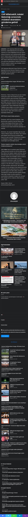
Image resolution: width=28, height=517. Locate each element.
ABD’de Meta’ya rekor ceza (16, 413)
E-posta (3, 319)
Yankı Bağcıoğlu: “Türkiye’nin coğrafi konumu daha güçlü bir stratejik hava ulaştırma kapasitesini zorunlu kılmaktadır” (14, 444)
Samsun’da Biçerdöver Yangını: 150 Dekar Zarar (13, 81)
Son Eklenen (14, 342)
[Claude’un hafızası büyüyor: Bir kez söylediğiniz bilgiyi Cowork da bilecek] (5, 421)
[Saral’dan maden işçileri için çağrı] (5, 438)
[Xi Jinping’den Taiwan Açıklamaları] (7, 251)
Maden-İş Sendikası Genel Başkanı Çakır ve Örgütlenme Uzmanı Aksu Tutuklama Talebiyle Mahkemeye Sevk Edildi (20, 280)
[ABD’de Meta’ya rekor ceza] (5, 414)
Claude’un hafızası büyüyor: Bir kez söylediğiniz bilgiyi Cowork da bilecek (18, 420)
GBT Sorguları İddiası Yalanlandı (6, 285)
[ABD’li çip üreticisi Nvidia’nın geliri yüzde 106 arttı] (5, 380)
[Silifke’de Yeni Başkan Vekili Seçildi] (5, 432)
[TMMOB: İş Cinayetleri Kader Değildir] (7, 264)
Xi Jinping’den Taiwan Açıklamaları (6, 257)
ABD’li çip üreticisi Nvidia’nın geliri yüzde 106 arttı (17, 379)
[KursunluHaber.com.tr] (14, 4)
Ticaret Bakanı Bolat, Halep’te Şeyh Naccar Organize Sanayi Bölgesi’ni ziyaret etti (20, 250)
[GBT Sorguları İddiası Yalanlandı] (7, 279)
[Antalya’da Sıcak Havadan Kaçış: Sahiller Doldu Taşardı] (21, 264)
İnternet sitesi (4, 325)
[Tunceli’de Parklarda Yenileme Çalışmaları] (5, 88)
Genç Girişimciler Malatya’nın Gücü (10, 1)
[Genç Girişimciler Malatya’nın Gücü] (5, 358)
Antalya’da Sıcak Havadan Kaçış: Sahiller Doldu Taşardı (20, 271)
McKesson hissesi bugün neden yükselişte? (12, 449)
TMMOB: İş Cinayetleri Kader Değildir (6, 270)
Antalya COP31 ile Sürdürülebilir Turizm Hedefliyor (13, 402)
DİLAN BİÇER (5, 25)
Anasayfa (4, 9)
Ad (2, 314)
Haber (8, 9)
